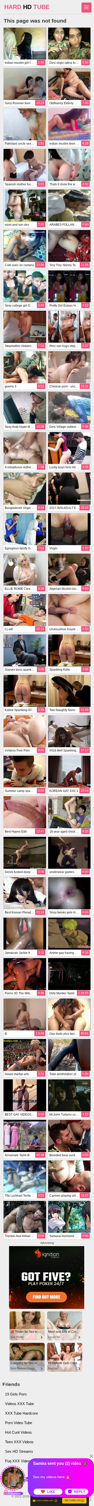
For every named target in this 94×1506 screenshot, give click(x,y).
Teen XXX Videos (19, 1442)
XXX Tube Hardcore (21, 1413)
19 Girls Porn (16, 1394)
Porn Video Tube (18, 1423)
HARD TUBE (27, 7)
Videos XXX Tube (19, 1404)
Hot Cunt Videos (18, 1432)
